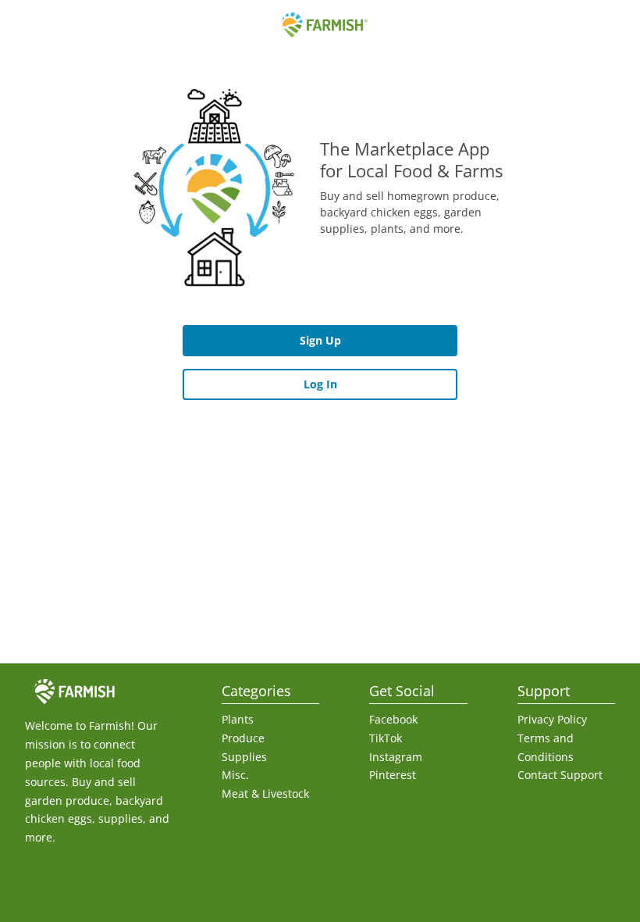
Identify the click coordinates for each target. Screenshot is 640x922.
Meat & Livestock (265, 793)
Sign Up (320, 340)
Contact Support (560, 774)
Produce (243, 738)
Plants (238, 719)
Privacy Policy (552, 719)
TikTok (385, 738)
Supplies (244, 756)
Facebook (393, 719)
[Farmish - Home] (320, 25)
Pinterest (392, 774)
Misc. (235, 774)
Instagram (395, 756)
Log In (320, 384)
